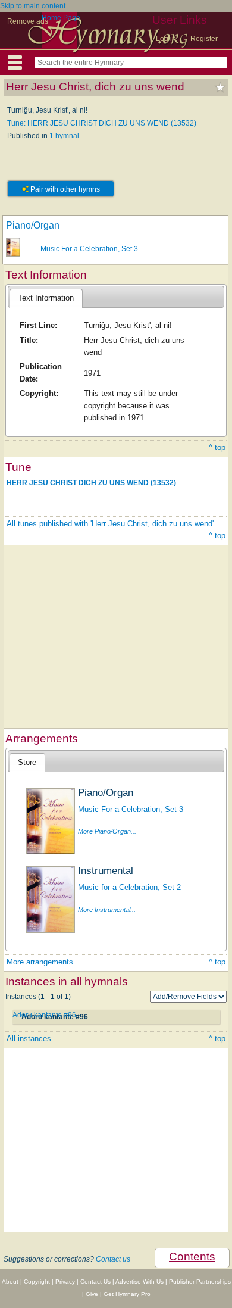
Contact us (113, 1259)
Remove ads (27, 21)
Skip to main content (32, 6)
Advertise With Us (139, 1281)
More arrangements (40, 961)
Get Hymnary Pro (127, 1294)
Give (92, 1294)
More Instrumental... (107, 909)
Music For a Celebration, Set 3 (89, 249)
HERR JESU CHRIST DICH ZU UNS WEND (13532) (91, 482)
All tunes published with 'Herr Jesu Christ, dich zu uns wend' (110, 523)
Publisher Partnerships (200, 1281)
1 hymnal (64, 136)
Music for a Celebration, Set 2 (129, 887)
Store (27, 762)
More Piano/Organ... (107, 831)
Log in (166, 39)
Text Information (46, 298)
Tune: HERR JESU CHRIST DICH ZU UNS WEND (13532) (101, 123)
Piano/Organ (32, 225)
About (10, 1281)
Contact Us (95, 1281)
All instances (29, 1038)
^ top (217, 447)
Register (204, 39)
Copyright (37, 1281)
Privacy (65, 1281)
